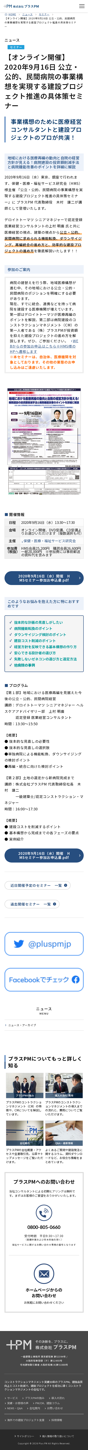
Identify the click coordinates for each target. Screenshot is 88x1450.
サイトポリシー (25, 1436)
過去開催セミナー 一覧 (30, 904)
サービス (12, 1398)
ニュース (27, 14)
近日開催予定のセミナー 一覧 (36, 885)
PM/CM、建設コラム (47, 1403)
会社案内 (34, 1408)
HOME (12, 14)
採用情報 (56, 1420)
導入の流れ (58, 1398)
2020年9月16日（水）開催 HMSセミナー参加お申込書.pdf (44, 578)
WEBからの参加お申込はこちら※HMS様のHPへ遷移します (44, 346)
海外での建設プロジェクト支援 (25, 1420)
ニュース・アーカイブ (22, 1025)
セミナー (44, 14)
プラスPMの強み (34, 1398)
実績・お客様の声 (17, 1403)
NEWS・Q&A (15, 1408)
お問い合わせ (55, 1408)
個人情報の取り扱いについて (58, 1436)
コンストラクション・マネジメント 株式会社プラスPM (21, 6)
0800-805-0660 (43, 1227)
